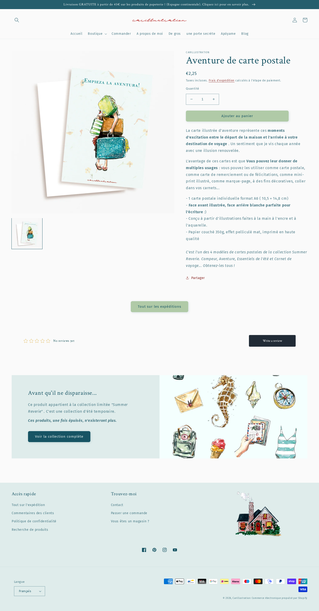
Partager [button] (198, 278)
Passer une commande (129, 513)
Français (25, 591)
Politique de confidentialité (34, 521)
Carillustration (242, 598)
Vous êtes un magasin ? (130, 521)
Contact (117, 505)
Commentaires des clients (33, 513)
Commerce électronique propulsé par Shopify (279, 598)
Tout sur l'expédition (28, 505)
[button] (17, 20)
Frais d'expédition (222, 80)
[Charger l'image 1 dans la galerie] (27, 233)
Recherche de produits (30, 530)
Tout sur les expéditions (159, 306)
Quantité (192, 88)
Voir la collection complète (59, 436)
